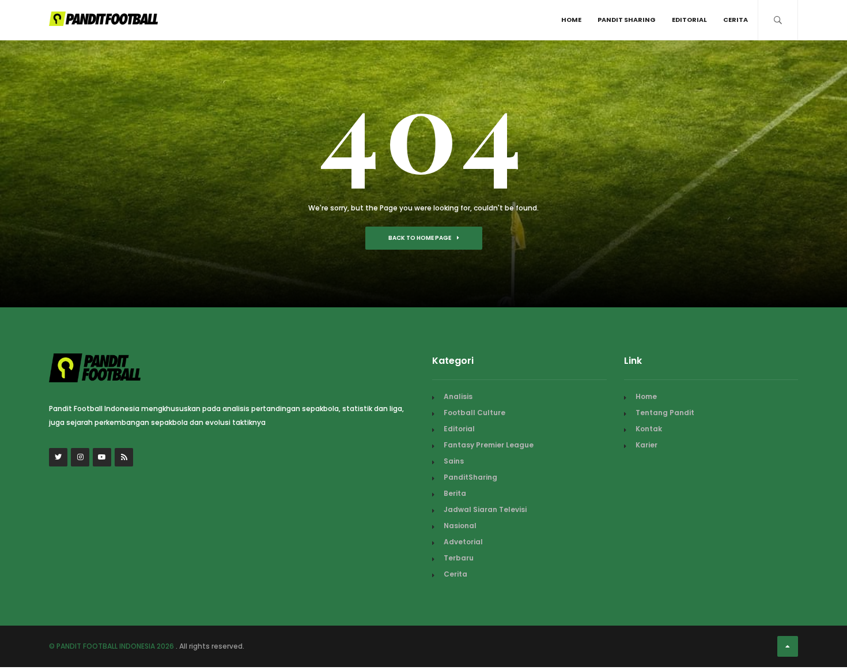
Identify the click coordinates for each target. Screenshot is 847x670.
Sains (454, 461)
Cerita (735, 19)
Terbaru (459, 558)
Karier (646, 445)
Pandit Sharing (627, 19)
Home (571, 19)
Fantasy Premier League (489, 445)
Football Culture (474, 412)
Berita (455, 493)
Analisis (458, 396)
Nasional (460, 525)
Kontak (649, 429)
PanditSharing (470, 477)
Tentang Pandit (665, 412)
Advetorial (463, 542)
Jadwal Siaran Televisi (485, 509)
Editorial (689, 19)
